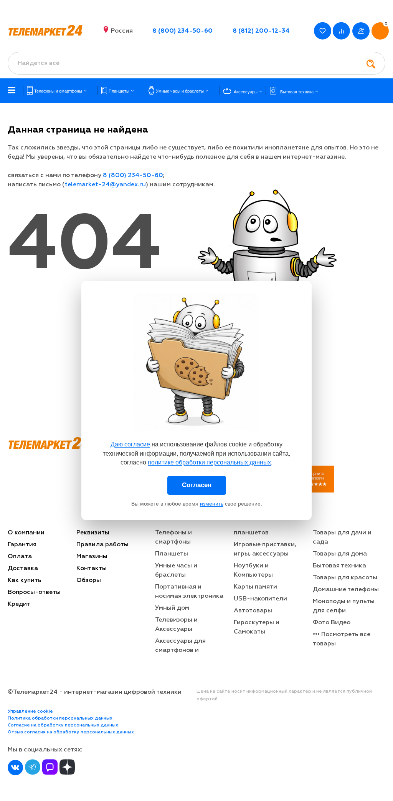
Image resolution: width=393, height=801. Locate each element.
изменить (211, 504)
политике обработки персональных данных (209, 462)
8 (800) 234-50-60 (182, 31)
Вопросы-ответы (34, 592)
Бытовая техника (339, 566)
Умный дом (172, 608)
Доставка (23, 569)
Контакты (91, 569)
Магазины (91, 557)
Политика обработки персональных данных (60, 718)
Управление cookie (30, 711)
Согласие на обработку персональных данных (63, 725)
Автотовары (253, 611)
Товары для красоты (345, 578)
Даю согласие (130, 444)
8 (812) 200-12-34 (261, 31)
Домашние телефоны (346, 590)
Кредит (19, 604)
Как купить (24, 580)
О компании (26, 533)
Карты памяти (255, 587)
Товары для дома (340, 554)
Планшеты (171, 554)
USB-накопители (260, 599)
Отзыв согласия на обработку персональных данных (71, 732)
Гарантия (22, 545)
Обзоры (88, 580)
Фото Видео (331, 623)
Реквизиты (92, 533)
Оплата (20, 557)
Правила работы (102, 545)
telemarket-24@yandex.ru (105, 185)
